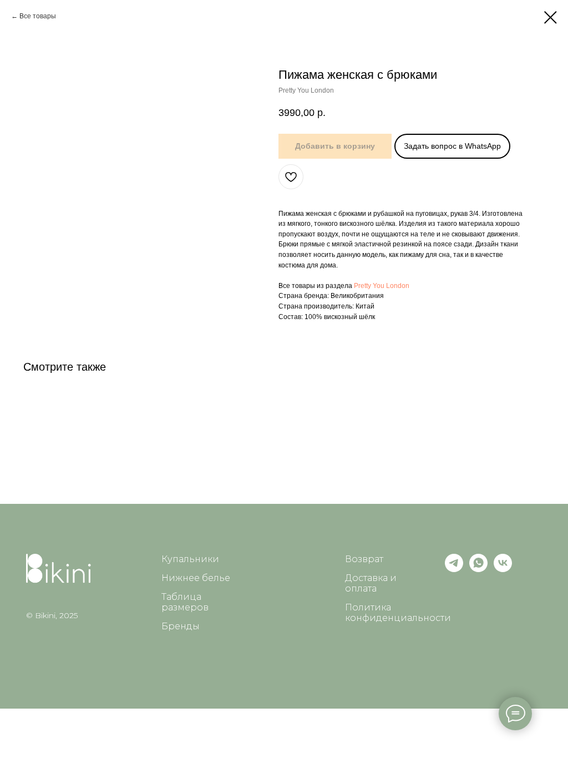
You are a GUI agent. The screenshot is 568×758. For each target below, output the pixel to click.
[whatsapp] (478, 569)
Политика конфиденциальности (398, 612)
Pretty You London (381, 286)
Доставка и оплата (371, 583)
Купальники (190, 559)
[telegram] (454, 569)
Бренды (180, 626)
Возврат (364, 559)
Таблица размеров (185, 602)
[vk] (503, 569)
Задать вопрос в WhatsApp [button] (452, 146)
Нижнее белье (195, 578)
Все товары (37, 16)
